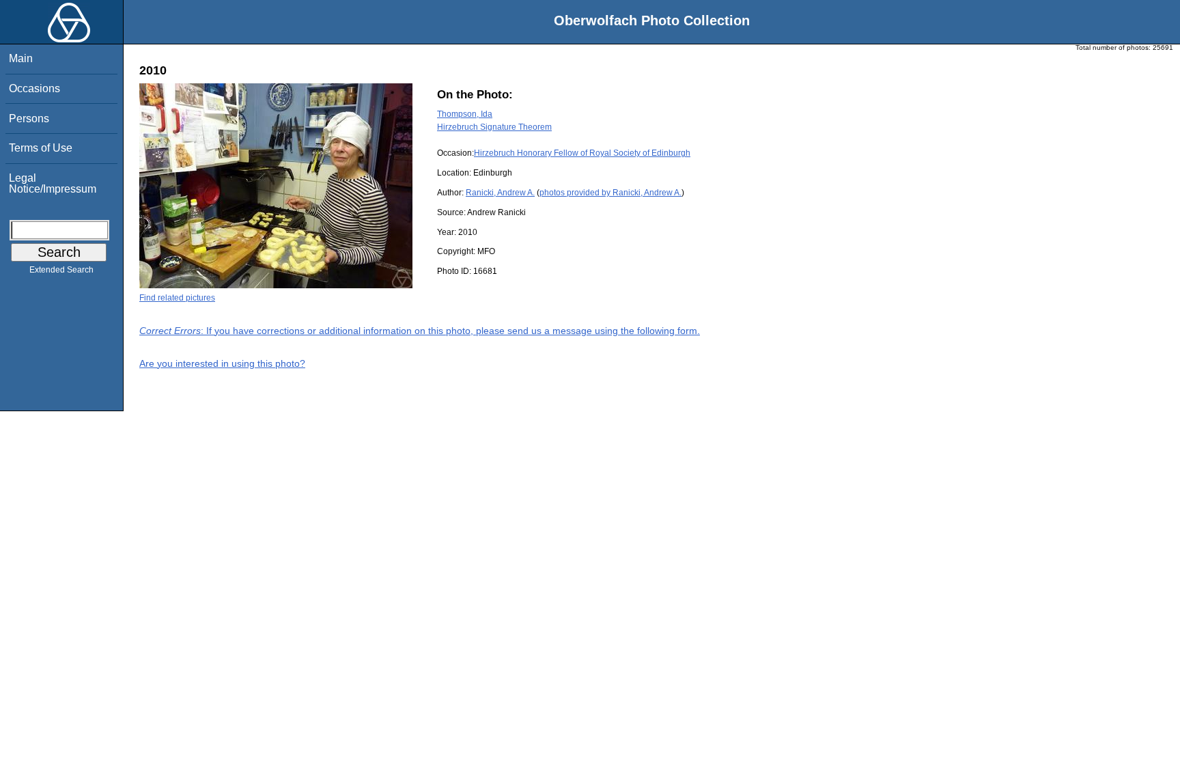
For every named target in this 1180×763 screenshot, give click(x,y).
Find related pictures (177, 298)
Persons (29, 118)
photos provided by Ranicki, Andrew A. (610, 192)
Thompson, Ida (464, 114)
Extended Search (61, 270)
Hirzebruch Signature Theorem (494, 127)
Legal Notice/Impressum (52, 183)
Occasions (34, 88)
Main (21, 58)
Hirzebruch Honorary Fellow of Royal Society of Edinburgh (582, 153)
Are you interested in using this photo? (222, 363)
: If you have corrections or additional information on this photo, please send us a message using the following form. (419, 330)
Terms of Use (40, 148)
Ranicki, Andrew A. (500, 192)
